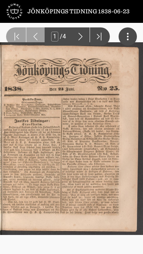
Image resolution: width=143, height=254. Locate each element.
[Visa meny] (128, 36)
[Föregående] (35, 36)
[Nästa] (80, 36)
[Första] (16, 36)
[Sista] (100, 36)
